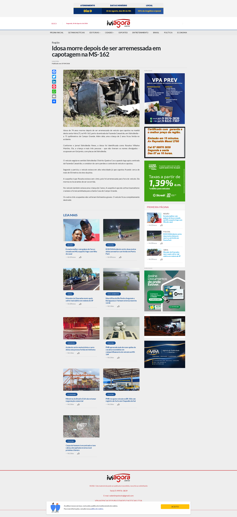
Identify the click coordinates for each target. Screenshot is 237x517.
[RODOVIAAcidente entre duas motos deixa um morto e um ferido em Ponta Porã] (121, 230)
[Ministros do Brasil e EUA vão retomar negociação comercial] (81, 379)
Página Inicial (56, 32)
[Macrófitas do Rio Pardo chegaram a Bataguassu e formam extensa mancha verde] (121, 279)
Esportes (123, 32)
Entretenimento (140, 32)
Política (168, 32)
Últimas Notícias (76, 32)
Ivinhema (71, 343)
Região (70, 245)
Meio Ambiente (113, 294)
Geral (70, 294)
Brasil (156, 32)
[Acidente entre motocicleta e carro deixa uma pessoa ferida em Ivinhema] (81, 328)
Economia (182, 32)
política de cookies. (97, 509)
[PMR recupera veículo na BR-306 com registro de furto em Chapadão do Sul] (121, 379)
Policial (111, 245)
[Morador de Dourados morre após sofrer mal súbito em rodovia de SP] (81, 279)
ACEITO (175, 506)
